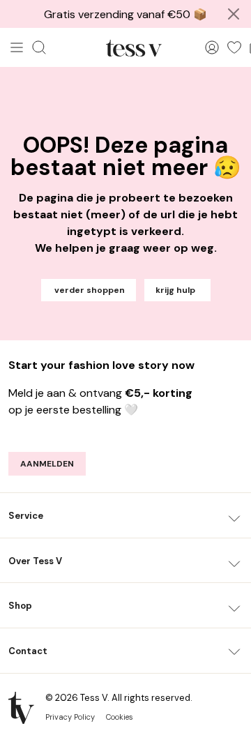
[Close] (233, 13)
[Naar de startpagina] (134, 47)
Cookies (119, 717)
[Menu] (16, 47)
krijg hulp (177, 290)
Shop (20, 606)
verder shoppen (88, 290)
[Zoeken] (39, 47)
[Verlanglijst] (234, 47)
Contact (27, 651)
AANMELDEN (47, 463)
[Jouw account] (212, 47)
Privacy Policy (70, 717)
